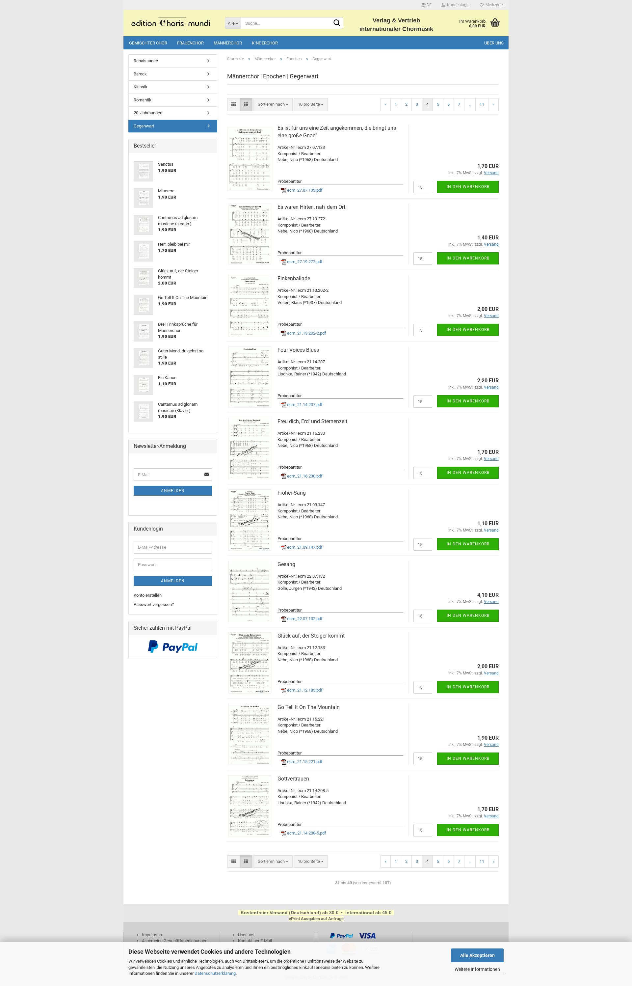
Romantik (142, 99)
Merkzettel (494, 5)
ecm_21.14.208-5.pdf (306, 833)
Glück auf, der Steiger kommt (311, 636)
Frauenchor (190, 43)
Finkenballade (293, 278)
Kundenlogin (457, 5)
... (469, 104)
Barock (140, 73)
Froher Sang (291, 493)
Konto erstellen (148, 595)
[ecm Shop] (171, 23)
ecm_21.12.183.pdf (304, 690)
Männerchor (228, 43)
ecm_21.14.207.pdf (304, 404)
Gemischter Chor (148, 43)
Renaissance (146, 60)
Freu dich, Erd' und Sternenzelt (312, 421)
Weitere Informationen (477, 969)
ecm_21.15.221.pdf (304, 761)
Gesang (286, 564)
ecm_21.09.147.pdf (304, 547)
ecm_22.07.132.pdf (304, 618)
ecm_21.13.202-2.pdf (306, 333)
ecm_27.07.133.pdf (304, 190)
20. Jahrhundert (148, 112)
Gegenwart (144, 125)
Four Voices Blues (298, 350)
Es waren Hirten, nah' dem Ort (311, 207)
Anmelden (173, 490)
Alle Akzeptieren (477, 955)
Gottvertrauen (293, 779)
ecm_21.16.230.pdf (304, 476)
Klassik (140, 86)
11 (482, 104)
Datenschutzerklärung (215, 973)
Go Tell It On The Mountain (308, 707)
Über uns (494, 43)
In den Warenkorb (468, 186)
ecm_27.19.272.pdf (304, 261)
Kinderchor (265, 43)
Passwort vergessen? (154, 604)
